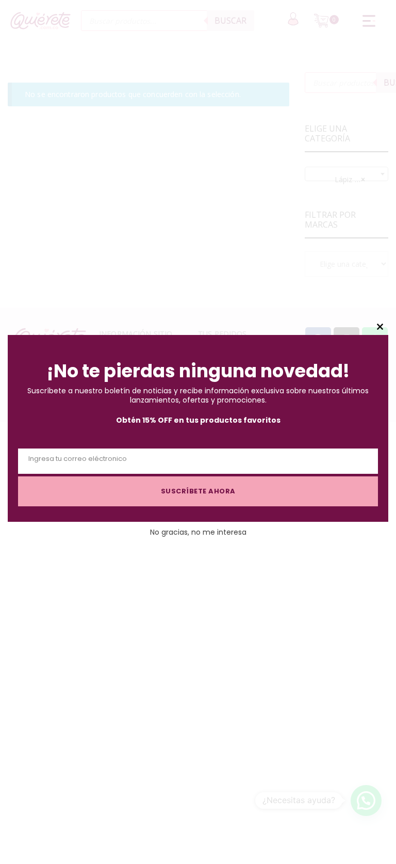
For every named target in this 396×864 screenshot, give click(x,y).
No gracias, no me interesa (198, 532)
